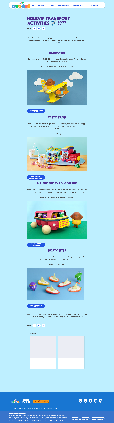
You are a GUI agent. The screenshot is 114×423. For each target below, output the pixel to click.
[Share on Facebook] (34, 28)
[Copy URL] (43, 28)
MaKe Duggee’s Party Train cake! (36, 177)
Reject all (75, 419)
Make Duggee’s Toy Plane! (36, 111)
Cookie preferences (97, 419)
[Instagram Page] (100, 401)
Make (52, 5)
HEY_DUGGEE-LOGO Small (15, 400)
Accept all (85, 419)
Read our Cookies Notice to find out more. (54, 420)
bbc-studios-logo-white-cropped (25, 400)
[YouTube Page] (95, 401)
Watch (41, 5)
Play (32, 5)
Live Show (93, 5)
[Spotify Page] (80, 401)
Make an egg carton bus (36, 244)
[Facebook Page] (90, 401)
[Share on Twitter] (39, 28)
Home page (21, 5)
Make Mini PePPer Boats (36, 306)
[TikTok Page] (85, 401)
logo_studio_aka (41, 400)
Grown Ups (78, 5)
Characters (63, 5)
